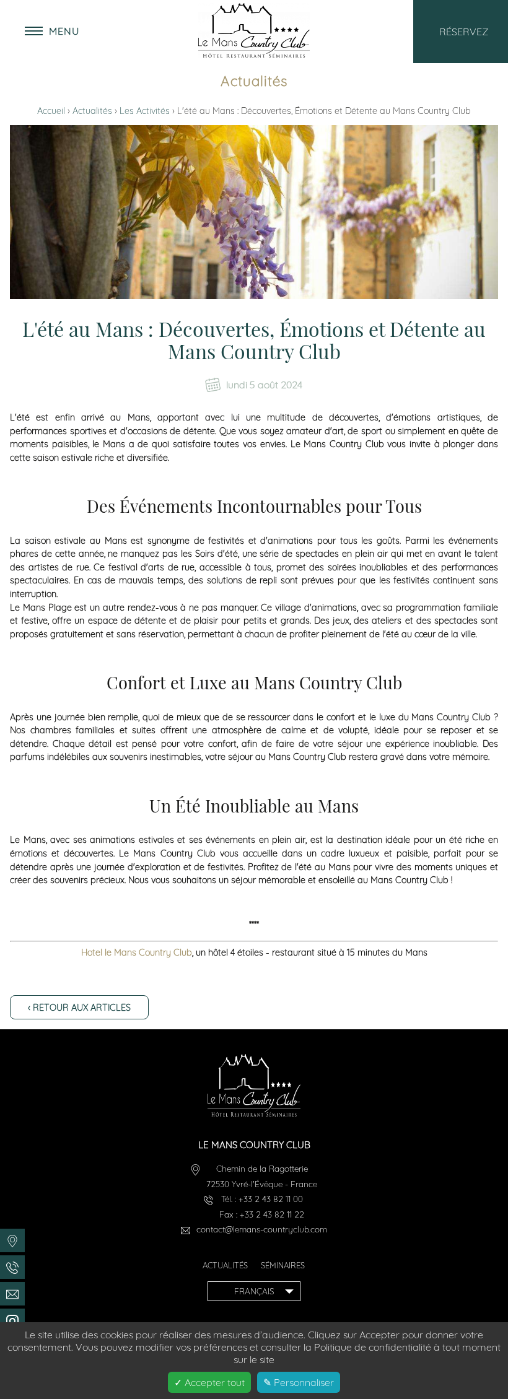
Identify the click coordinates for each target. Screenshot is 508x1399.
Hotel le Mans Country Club (136, 952)
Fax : (261, 1214)
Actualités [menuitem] (225, 1265)
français (254, 1291)
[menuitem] (12, 1240)
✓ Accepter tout (209, 1382)
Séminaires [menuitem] (283, 1265)
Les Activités (146, 110)
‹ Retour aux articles (79, 1007)
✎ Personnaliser (298, 1382)
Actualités (93, 110)
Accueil (52, 110)
